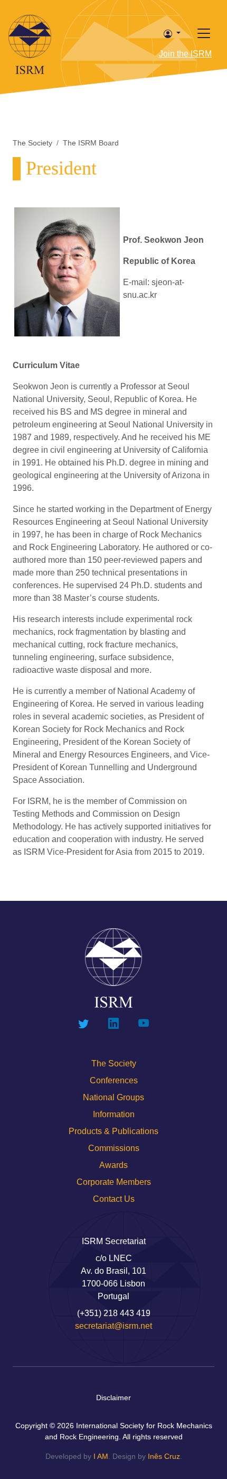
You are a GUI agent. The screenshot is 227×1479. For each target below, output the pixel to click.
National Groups (113, 1097)
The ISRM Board (91, 143)
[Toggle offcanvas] (204, 33)
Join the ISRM (185, 53)
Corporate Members (114, 1181)
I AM (100, 1456)
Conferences (114, 1080)
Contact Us (114, 1198)
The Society (32, 143)
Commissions (113, 1148)
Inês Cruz (164, 1456)
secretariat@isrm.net (113, 1325)
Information (114, 1114)
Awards (113, 1165)
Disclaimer (113, 1397)
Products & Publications (113, 1131)
